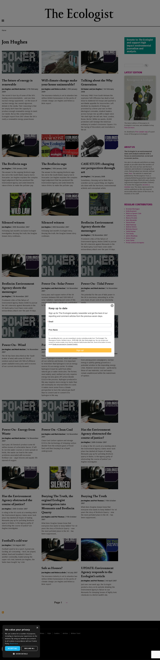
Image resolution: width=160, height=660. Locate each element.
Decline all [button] (29, 648)
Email (51, 321)
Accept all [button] (12, 648)
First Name (53, 330)
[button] (21, 653)
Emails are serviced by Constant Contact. (65, 344)
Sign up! (80, 350)
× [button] (37, 628)
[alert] (21, 641)
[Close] (112, 305)
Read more (14, 643)
